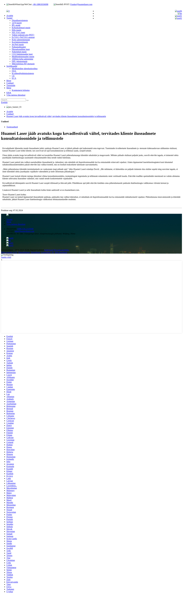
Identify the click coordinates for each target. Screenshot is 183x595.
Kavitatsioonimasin (20, 42)
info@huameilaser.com (24, 231)
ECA (14, 78)
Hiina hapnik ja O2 (9, 252)
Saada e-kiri (6, 257)
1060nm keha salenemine (22, 59)
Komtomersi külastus (21, 90)
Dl (53, 252)
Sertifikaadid (11, 66)
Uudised (10, 83)
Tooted (9, 18)
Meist (8, 88)
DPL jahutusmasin (19, 61)
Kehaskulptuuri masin (21, 27)
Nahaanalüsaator (19, 47)
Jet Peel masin (18, 44)
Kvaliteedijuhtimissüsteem (23, 73)
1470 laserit (17, 23)
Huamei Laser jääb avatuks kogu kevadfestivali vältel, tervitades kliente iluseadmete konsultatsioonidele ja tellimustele (56, 116)
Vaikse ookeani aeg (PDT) (23, 35)
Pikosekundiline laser (21, 49)
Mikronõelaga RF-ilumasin (23, 64)
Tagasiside (10, 85)
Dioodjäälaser (24, 252)
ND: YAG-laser (18, 32)
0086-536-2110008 (25, 229)
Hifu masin (16, 30)
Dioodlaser (35, 252)
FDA (14, 71)
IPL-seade (16, 25)
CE (13, 76)
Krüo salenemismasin (21, 40)
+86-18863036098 (40, 4)
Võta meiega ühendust (15, 95)
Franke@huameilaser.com (81, 4)
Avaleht (9, 15)
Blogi (8, 80)
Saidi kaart (48, 250)
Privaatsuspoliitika (61, 250)
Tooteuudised (12, 127)
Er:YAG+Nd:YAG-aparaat (23, 37)
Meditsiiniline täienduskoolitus (25, 68)
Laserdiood (46, 252)
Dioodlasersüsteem (20, 20)
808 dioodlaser (61, 252)
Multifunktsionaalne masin (23, 56)
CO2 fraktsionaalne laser (22, 54)
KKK (8, 92)
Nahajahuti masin (19, 52)
